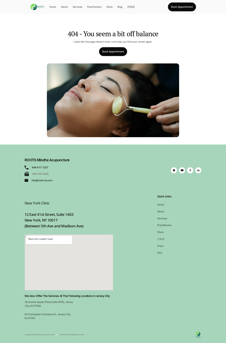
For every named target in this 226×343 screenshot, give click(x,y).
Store (110, 6)
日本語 (131, 6)
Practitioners (94, 6)
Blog (119, 6)
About (64, 6)
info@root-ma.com (42, 180)
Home (52, 6)
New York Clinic (37, 203)
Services (77, 6)
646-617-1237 (40, 167)
